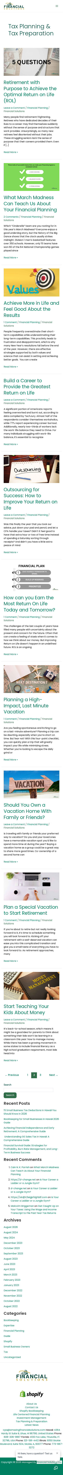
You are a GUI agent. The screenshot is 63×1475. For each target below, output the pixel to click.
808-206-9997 (12, 1437)
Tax (6, 1352)
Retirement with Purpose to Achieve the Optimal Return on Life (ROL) (30, 91)
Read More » (11, 152)
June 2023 (9, 1264)
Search (7, 1084)
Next (53, 1075)
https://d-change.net (23, 1179)
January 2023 (11, 1285)
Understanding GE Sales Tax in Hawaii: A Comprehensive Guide (26, 1138)
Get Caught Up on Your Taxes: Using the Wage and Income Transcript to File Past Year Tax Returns (35, 1209)
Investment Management (31, 1418)
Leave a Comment (14, 108)
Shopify (8, 1341)
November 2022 (13, 1295)
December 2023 (13, 1243)
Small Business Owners (17, 1346)
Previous (12, 1075)
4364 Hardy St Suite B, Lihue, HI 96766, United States (30, 1431)
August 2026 (11, 1227)
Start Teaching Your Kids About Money (26, 1009)
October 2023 (12, 1248)
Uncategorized (12, 1357)
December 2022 (13, 1290)
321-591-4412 (31, 1440)
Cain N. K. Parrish (20, 1167)
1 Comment (10, 322)
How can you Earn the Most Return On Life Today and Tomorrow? (29, 603)
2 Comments (11, 216)
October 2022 (12, 1301)
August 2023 (11, 1258)
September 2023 (13, 1253)
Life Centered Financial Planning (31, 1414)
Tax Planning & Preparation (31, 1421)
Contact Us (31, 1407)
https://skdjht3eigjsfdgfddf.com (29, 1197)
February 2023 (12, 1280)
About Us (31, 1403)
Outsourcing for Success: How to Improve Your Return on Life (30, 498)
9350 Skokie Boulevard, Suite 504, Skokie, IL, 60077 (30, 1442)
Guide (7, 1336)
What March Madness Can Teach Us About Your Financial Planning (30, 203)
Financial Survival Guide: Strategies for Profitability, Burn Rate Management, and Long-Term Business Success (31, 1149)
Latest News (32, 1425)
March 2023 (10, 1274)
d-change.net (19, 1188)
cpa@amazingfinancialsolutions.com (24, 1430)
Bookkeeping (11, 1320)
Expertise (9, 1325)
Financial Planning (37, 108)
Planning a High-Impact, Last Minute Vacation (26, 705)
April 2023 (9, 1269)
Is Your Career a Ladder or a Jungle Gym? (34, 1181)
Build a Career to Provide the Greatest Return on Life (27, 386)
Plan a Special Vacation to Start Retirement (31, 910)
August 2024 (11, 1232)
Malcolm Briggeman (22, 1206)
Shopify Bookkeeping (31, 1411)
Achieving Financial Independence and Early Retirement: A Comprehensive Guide (29, 1129)
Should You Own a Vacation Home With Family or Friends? (27, 811)
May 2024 (9, 1237)
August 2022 (11, 1306)
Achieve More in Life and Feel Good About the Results (31, 309)
